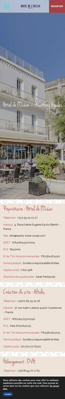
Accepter (8, 394)
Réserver (57, 6)
